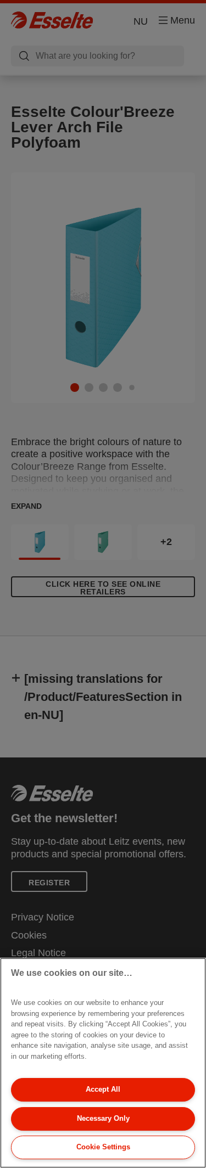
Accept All (103, 1089)
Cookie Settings (103, 1147)
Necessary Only (103, 1118)
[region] (103, 1063)
